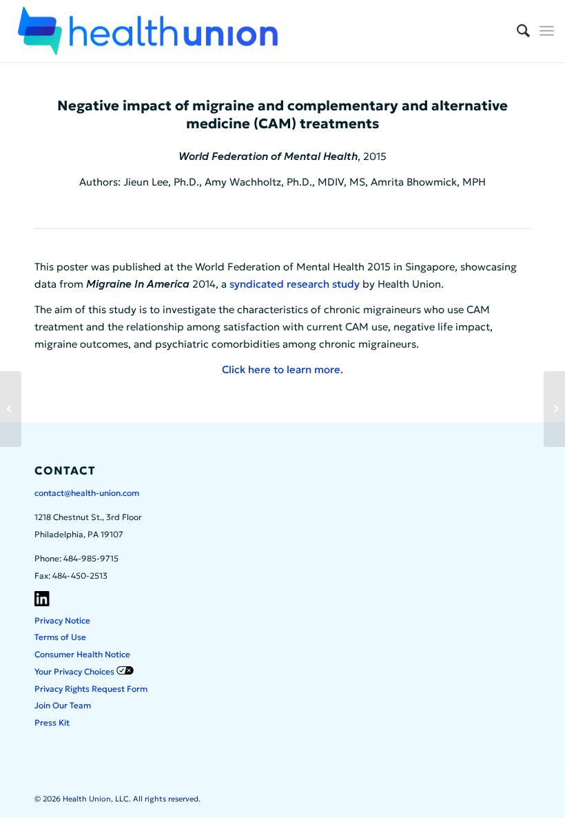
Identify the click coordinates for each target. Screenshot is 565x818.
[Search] (516, 31)
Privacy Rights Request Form (90, 689)
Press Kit (52, 722)
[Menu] (547, 31)
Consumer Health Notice (82, 654)
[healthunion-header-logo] (147, 31)
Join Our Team (62, 705)
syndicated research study (294, 283)
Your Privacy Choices (75, 671)
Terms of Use (60, 637)
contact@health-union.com (86, 493)
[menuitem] (516, 31)
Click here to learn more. (282, 369)
